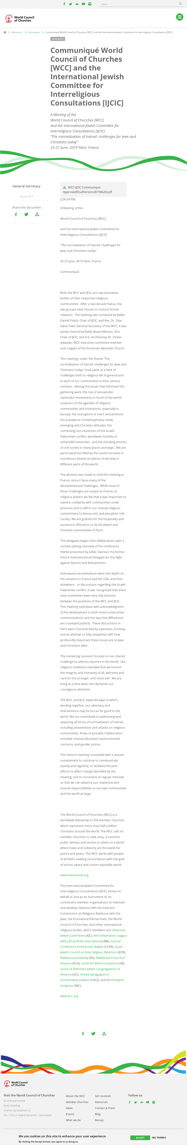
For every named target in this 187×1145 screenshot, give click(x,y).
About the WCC (75, 1096)
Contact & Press (105, 1108)
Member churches (77, 1102)
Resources (17, 32)
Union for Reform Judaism (99, 963)
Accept (140, 1137)
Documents (34, 32)
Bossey (99, 1120)
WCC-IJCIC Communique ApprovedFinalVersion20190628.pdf (87, 189)
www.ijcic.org (69, 996)
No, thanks (159, 1137)
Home (5, 32)
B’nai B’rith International (85, 941)
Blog (97, 1114)
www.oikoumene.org (74, 875)
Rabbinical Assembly (74, 958)
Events (70, 1114)
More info (84, 1141)
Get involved (103, 1096)
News (69, 1108)
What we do (73, 1120)
